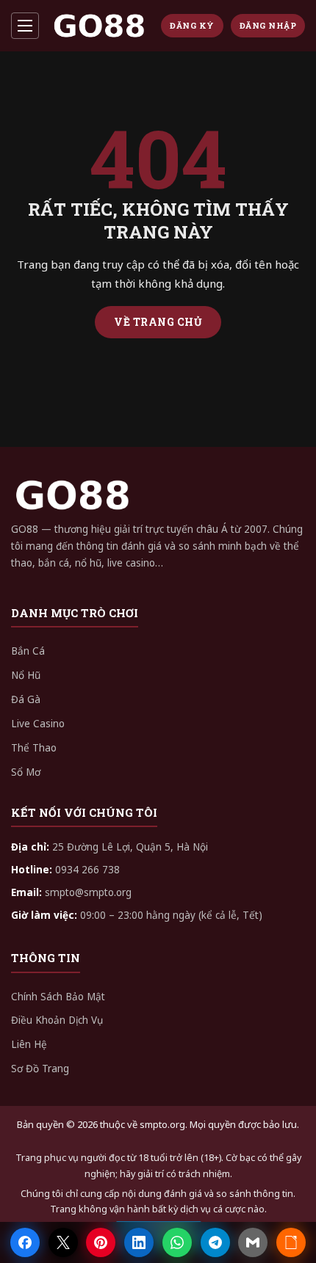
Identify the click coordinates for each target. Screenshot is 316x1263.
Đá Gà (25, 699)
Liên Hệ (29, 1044)
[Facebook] (25, 1242)
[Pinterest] (100, 1242)
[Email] (252, 1242)
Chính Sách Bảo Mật (58, 996)
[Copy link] (291, 1242)
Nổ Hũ (25, 675)
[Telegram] (215, 1242)
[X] (63, 1242)
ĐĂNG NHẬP (268, 25)
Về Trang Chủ (158, 322)
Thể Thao (34, 747)
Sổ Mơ (25, 772)
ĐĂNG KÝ (192, 25)
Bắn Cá (28, 651)
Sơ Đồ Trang (40, 1068)
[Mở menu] (25, 25)
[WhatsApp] (177, 1242)
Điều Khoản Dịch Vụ (57, 1020)
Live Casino (38, 723)
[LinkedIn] (139, 1242)
